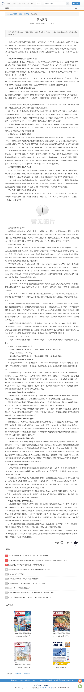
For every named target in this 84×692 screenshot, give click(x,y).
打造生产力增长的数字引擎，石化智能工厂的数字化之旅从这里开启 (28, 597)
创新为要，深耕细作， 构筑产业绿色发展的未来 (22, 579)
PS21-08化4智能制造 (22, 636)
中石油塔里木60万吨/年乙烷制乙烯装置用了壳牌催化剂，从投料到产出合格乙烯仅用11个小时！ (37, 560)
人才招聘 (35, 680)
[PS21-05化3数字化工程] (61, 622)
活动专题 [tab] (27, 674)
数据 (19, 3)
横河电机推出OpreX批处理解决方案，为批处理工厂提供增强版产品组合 (30, 592)
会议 (14, 3)
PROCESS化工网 (12, 14)
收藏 (57, 543)
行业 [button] (9, 3)
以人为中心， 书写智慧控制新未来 (18, 588)
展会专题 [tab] (9, 674)
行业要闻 (26, 14)
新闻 (20, 14)
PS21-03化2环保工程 (22, 667)
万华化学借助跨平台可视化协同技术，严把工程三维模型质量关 (27, 555)
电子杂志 (10, 605)
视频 (23, 3)
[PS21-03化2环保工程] (22, 653)
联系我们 (28, 680)
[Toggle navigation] (76, 8)
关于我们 (21, 680)
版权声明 (14, 680)
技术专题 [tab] (18, 674)
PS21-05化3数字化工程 (61, 636)
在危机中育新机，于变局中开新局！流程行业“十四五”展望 (25, 583)
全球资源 (42, 680)
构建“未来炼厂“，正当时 (15, 574)
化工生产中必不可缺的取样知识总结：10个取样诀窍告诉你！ (26, 565)
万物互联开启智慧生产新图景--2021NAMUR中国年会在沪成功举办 (28, 569)
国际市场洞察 (61, 667)
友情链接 (50, 680)
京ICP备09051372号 (46, 688)
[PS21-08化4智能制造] (22, 622)
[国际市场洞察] (61, 653)
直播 (27, 3)
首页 (7, 8)
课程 (32, 3)
